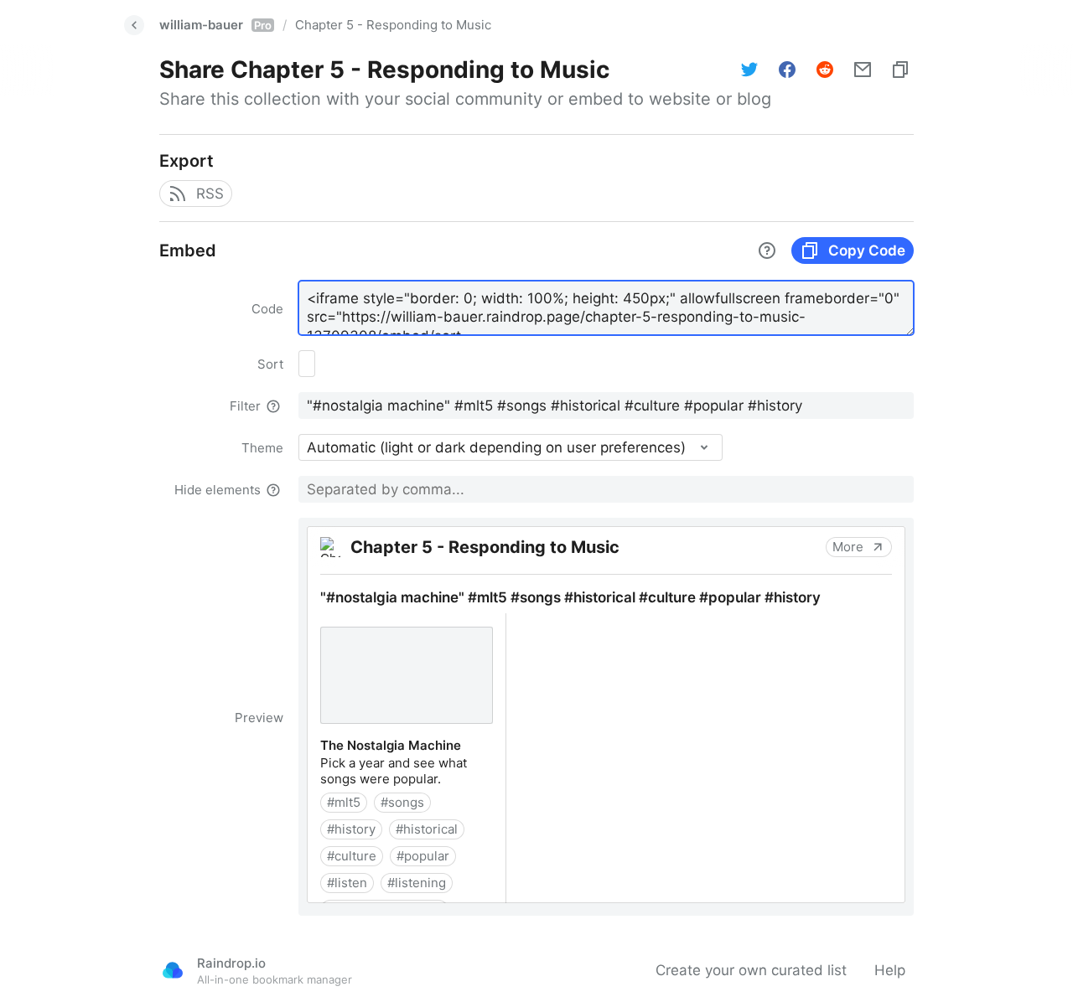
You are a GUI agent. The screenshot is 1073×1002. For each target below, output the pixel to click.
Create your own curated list (751, 970)
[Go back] (134, 25)
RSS (210, 193)
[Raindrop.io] (172, 970)
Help (889, 970)
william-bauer (215, 25)
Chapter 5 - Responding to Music (393, 25)
